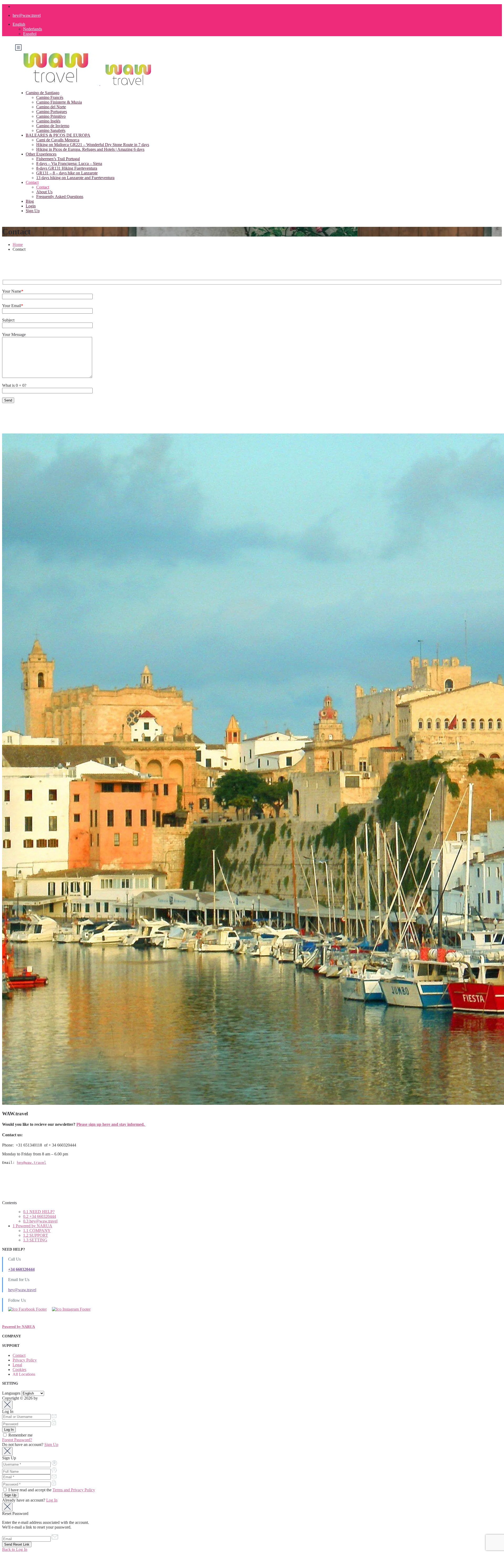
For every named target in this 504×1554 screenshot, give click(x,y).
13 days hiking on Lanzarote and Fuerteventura (75, 177)
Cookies (19, 1369)
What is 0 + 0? (14, 385)
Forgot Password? (17, 1440)
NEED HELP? (39, 1211)
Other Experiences (41, 154)
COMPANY (37, 1230)
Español (29, 33)
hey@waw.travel (27, 15)
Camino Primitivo (51, 116)
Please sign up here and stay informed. (111, 1124)
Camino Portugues (51, 111)
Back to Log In (14, 1549)
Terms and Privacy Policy (73, 1490)
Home (18, 244)
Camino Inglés (48, 121)
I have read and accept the (51, 1490)
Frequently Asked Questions (59, 196)
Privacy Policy (25, 1360)
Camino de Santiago (42, 92)
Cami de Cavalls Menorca (57, 140)
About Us (44, 192)
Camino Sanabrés (50, 130)
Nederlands (32, 29)
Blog (30, 201)
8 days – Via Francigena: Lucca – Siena (69, 163)
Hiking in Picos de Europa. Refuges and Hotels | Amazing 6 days (90, 149)
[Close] (7, 1405)
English (19, 24)
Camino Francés (49, 97)
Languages (11, 1393)
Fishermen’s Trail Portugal (58, 159)
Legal (17, 1365)
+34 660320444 (39, 1216)
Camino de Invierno (52, 126)
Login (31, 206)
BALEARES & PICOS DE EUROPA (58, 135)
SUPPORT (35, 1235)
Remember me (20, 1435)
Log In (51, 1500)
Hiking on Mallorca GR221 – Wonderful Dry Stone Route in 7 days (92, 144)
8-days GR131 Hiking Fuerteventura (66, 168)
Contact (32, 182)
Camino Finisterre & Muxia (59, 102)
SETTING (35, 1240)
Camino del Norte (51, 107)
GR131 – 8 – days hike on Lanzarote (67, 173)
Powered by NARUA (32, 1226)
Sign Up (33, 210)
